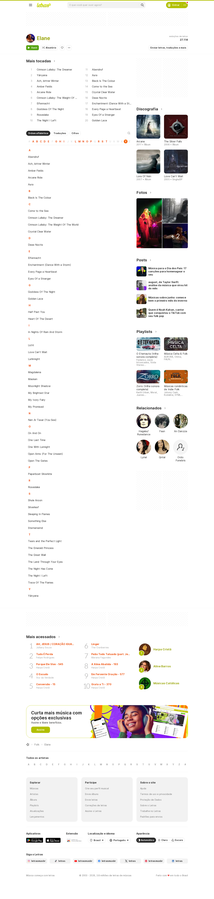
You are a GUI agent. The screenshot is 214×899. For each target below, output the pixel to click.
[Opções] (69, 47)
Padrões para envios (151, 816)
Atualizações (37, 811)
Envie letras (91, 799)
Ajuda (143, 788)
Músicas (34, 788)
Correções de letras (96, 805)
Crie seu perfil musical (97, 788)
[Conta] (185, 5)
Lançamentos (37, 816)
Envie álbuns (92, 794)
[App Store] (53, 840)
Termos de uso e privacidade (156, 794)
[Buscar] (142, 5)
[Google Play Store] (34, 840)
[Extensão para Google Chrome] (74, 840)
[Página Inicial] (27, 744)
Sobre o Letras (148, 805)
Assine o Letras (93, 811)
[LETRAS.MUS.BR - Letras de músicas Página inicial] (44, 5)
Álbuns (33, 799)
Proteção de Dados (151, 799)
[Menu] (30, 5)
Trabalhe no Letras (150, 811)
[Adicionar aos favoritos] (62, 47)
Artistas (34, 794)
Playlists (34, 805)
